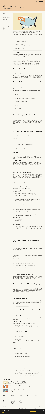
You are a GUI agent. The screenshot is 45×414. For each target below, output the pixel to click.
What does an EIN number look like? (6, 29)
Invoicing (4, 399)
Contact (28, 400)
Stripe (19, 398)
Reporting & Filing (5, 398)
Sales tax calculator (13, 399)
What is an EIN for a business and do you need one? (6, 17)
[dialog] (22, 411)
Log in (37, 1)
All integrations (20, 402)
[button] (15, 413)
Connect (4, 400)
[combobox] (43, 410)
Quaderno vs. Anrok (37, 399)
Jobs (27, 399)
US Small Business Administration (23, 90)
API (3, 401)
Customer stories (13, 400)
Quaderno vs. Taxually (37, 398)
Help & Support (13, 401)
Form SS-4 (14, 253)
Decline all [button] (39, 411)
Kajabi (19, 401)
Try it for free (41, 1)
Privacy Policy (3, 412)
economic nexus (39, 301)
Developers (12, 402)
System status (12, 403)
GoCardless (20, 399)
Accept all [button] (33, 411)
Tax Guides (12, 398)
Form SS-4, (19, 226)
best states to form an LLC (35, 85)
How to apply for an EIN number (6, 24)
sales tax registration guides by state (36, 302)
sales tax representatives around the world (22, 306)
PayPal (20, 400)
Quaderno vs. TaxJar (37, 400)
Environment (28, 398)
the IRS (31, 90)
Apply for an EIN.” (28, 211)
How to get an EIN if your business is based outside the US (6, 27)
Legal (25, 408)
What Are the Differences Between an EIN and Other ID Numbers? (6, 22)
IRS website (32, 176)
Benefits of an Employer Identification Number (6, 19)
